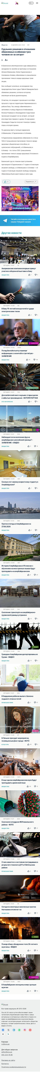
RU (31, 3)
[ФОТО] (20, 720)
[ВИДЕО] (20, 636)
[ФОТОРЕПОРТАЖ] (20, 377)
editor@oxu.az (6, 1052)
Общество (5, 275)
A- (2, 60)
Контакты (5, 1064)
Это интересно (7, 401)
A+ (6, 60)
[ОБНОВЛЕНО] (20, 419)
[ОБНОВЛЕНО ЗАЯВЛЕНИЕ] (20, 332)
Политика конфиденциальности (13, 1067)
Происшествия (7, 702)
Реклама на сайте (8, 1060)
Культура (5, 744)
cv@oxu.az (5, 1044)
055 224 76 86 (7, 1055)
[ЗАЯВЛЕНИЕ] (20, 967)
